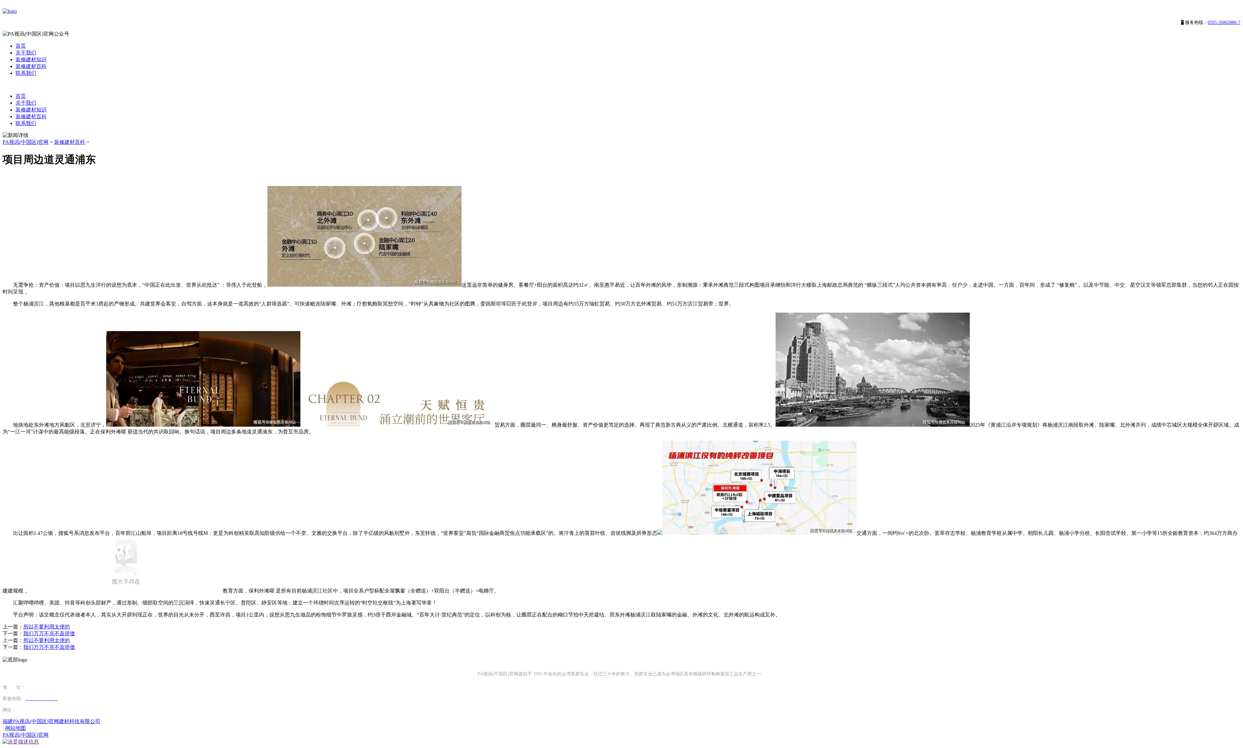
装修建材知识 (31, 59)
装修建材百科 (31, 66)
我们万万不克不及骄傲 (49, 633)
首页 (21, 46)
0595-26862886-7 (1224, 22)
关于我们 (26, 52)
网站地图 (15, 728)
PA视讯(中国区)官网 (26, 142)
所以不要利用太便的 (46, 626)
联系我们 (26, 73)
